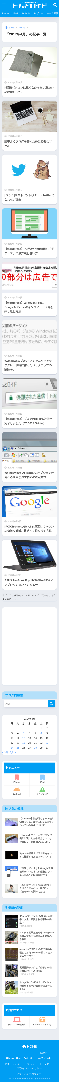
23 (47, 742)
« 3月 (5, 752)
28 (35, 747)
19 (23, 742)
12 (23, 738)
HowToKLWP (44, 1058)
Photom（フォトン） (42, 1024)
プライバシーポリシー (29, 1068)
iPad (15, 13)
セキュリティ (12, 1064)
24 (12, 747)
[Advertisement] (29, 648)
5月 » (13, 752)
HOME (31, 1046)
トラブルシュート (32, 1064)
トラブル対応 (42, 794)
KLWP (43, 1053)
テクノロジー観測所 (17, 1024)
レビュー (38, 13)
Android (25, 13)
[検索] (51, 703)
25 (18, 747)
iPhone (5, 13)
